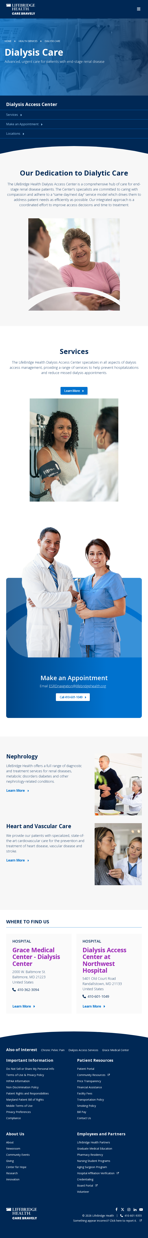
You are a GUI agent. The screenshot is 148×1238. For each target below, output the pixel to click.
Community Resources (91, 1075)
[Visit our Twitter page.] (122, 1209)
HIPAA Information (18, 1081)
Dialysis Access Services (83, 1050)
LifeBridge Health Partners (93, 1142)
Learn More (72, 391)
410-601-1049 (98, 996)
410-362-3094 (28, 989)
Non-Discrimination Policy (22, 1087)
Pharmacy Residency (90, 1154)
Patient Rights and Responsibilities (27, 1093)
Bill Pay (81, 1112)
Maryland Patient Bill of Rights (25, 1099)
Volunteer (83, 1191)
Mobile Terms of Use (19, 1106)
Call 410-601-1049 (71, 697)
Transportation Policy (90, 1099)
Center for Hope (16, 1167)
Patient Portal (85, 1069)
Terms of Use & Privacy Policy (25, 1075)
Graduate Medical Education (94, 1148)
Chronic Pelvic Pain (53, 1050)
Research (12, 1173)
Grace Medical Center (115, 1050)
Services (12, 115)
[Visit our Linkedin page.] (135, 1209)
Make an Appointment (22, 124)
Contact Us (84, 1118)
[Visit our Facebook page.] (116, 1209)
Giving (10, 1161)
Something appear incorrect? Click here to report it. (105, 1220)
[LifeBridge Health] (21, 1213)
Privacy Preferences (18, 1112)
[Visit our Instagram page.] (129, 1209)
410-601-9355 (133, 1215)
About (10, 1142)
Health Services (28, 41)
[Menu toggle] (138, 9)
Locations (13, 133)
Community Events (18, 1154)
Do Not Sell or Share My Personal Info (30, 1069)
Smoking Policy (86, 1106)
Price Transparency (89, 1081)
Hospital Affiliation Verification (95, 1173)
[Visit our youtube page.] (141, 1209)
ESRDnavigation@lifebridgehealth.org (77, 686)
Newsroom (13, 1148)
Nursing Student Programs (93, 1161)
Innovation (12, 1179)
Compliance (13, 1118)
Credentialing (85, 1179)
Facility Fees (84, 1093)
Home (8, 41)
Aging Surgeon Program (92, 1167)
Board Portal (85, 1185)
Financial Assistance (89, 1087)
